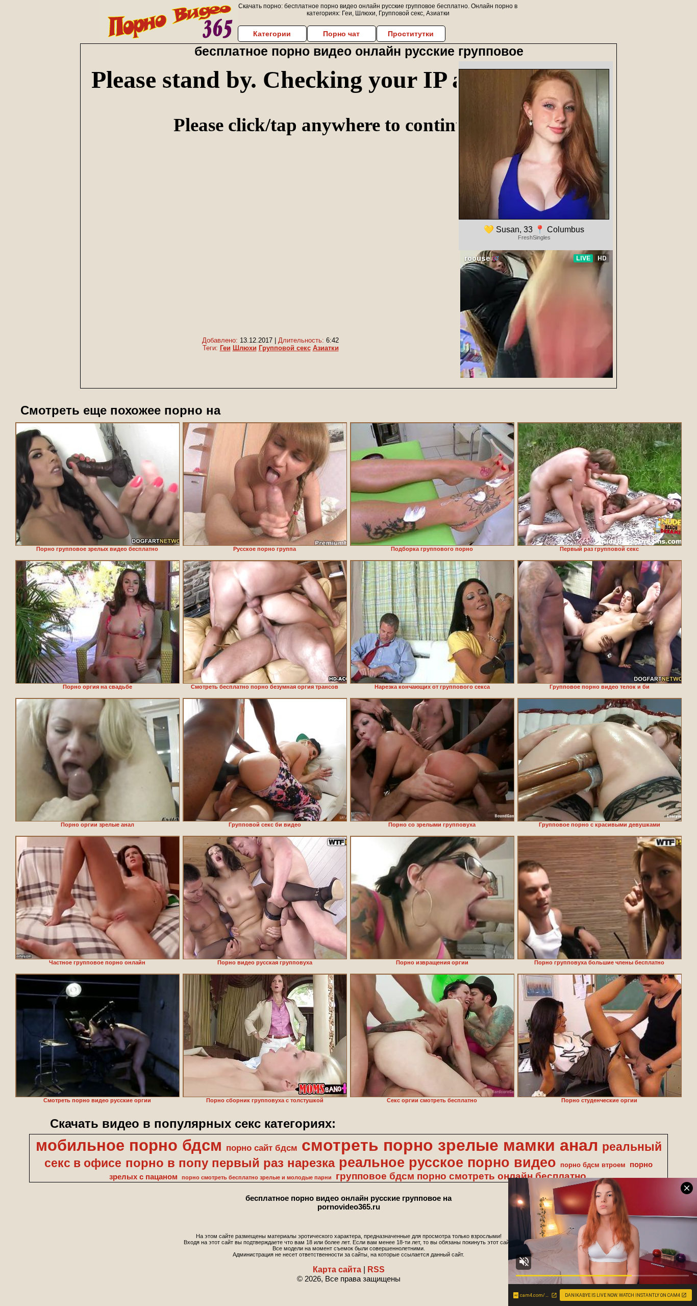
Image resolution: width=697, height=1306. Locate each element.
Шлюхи (245, 348)
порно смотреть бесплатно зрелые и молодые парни (257, 1177)
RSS (376, 1269)
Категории (272, 34)
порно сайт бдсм (261, 1148)
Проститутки (411, 34)
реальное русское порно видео (447, 1162)
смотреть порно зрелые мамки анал (450, 1145)
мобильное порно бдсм (129, 1145)
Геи (225, 348)
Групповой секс (285, 348)
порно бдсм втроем (593, 1165)
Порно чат (341, 34)
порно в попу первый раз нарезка (230, 1163)
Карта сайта (337, 1269)
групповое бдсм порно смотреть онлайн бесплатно (461, 1176)
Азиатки (326, 348)
